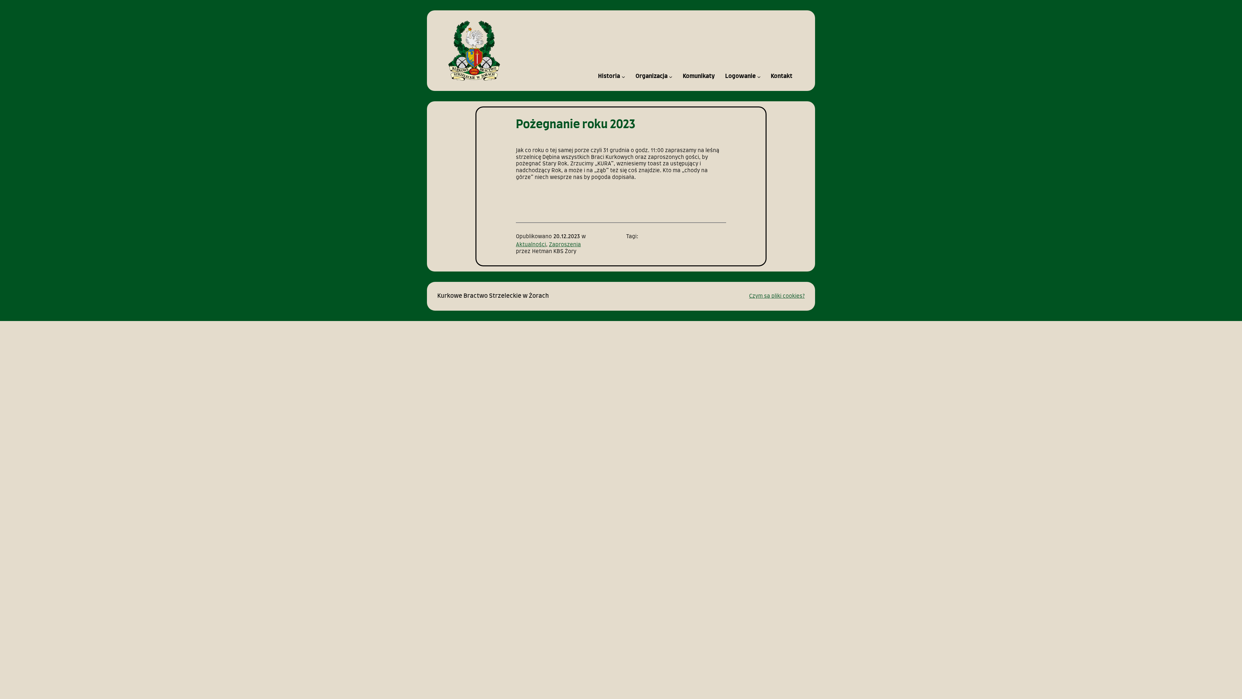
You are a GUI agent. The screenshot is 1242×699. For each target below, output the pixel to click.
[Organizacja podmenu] (670, 76)
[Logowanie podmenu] (759, 76)
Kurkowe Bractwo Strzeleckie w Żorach (493, 296)
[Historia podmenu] (623, 76)
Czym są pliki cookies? (777, 296)
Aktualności (531, 244)
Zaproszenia (565, 244)
